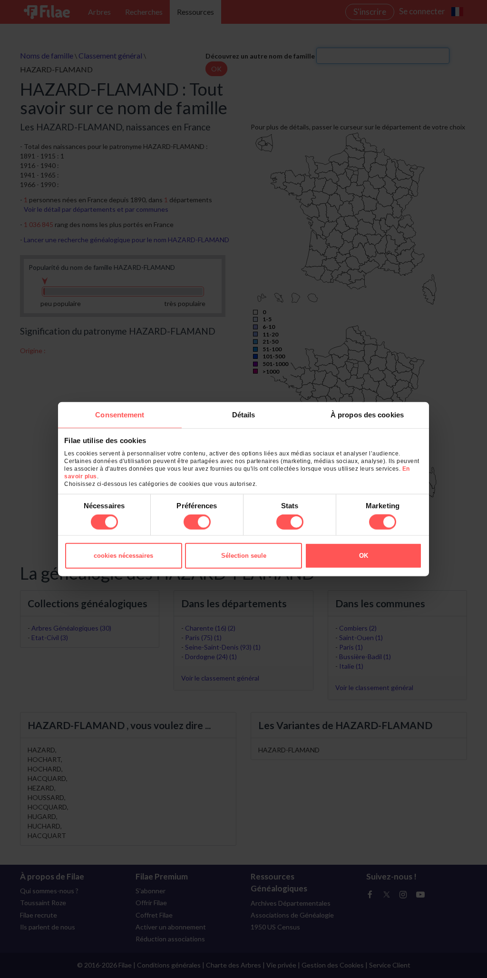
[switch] (197, 522)
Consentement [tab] (119, 414)
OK (363, 555)
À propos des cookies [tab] (367, 414)
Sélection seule (243, 555)
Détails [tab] (243, 414)
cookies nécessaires (123, 555)
